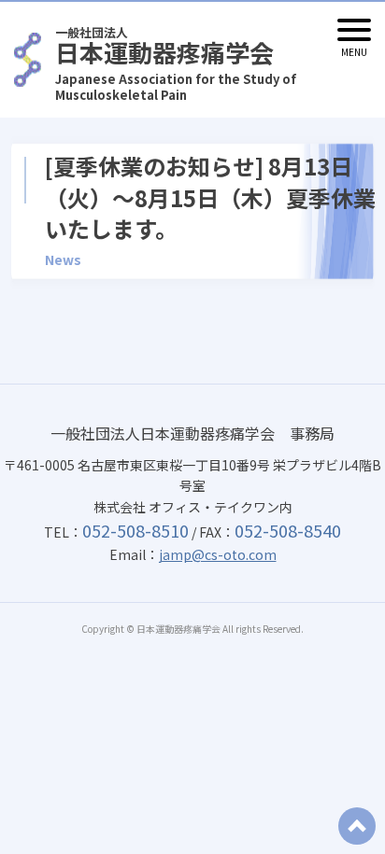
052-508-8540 (288, 530)
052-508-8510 (135, 530)
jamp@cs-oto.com (218, 554)
